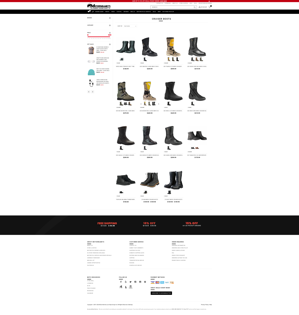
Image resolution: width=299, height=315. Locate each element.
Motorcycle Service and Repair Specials (99, 255)
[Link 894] (135, 282)
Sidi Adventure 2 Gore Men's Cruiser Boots (150, 111)
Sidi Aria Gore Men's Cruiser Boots (197, 111)
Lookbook (90, 283)
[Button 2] (195, 7)
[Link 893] (131, 282)
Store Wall (90, 280)
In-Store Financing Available (96, 252)
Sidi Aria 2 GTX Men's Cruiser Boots (173, 111)
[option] (98, 52)
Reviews (131, 262)
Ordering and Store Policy (180, 247)
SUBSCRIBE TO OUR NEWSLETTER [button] (161, 293)
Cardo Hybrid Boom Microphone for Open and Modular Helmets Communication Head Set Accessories (102, 81)
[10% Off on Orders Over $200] (149, 224)
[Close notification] (209, 1)
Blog (195, 3)
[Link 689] (91, 50)
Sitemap (130, 304)
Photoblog (90, 265)
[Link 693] (91, 72)
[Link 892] (126, 282)
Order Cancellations (178, 250)
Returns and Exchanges (136, 255)
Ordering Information (178, 245)
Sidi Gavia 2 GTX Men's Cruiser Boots (126, 155)
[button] (203, 7)
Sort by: (120, 26)
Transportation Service (136, 260)
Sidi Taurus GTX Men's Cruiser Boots (173, 66)
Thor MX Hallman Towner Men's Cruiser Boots (126, 199)
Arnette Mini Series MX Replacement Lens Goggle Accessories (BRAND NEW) (102, 59)
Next (134, 59)
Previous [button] (88, 91)
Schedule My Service (135, 265)
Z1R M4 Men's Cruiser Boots (149, 199)
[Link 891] (121, 282)
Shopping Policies (134, 250)
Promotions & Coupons (179, 260)
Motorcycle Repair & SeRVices (96, 250)
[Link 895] (140, 282)
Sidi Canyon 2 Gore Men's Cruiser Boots (150, 66)
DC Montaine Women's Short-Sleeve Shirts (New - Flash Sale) (102, 48)
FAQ (173, 252)
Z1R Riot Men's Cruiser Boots (173, 199)
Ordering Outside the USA (179, 257)
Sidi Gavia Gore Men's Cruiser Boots (173, 155)
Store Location (183, 3)
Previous (117, 59)
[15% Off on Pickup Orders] (192, 224)
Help (191, 3)
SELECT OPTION (130, 72)
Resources (90, 290)
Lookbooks (168, 3)
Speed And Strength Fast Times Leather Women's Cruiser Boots (126, 66)
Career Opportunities (93, 262)
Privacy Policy (205, 304)
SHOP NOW (163, 1)
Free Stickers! (91, 288)
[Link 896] (145, 282)
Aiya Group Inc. (113, 304)
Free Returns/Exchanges (205, 3)
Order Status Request (178, 255)
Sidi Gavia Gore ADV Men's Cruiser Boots (197, 66)
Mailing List (90, 260)
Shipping (131, 257)
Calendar (90, 293)
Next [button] (92, 91)
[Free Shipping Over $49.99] (107, 224)
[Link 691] (91, 61)
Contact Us (159, 3)
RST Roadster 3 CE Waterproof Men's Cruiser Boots (197, 155)
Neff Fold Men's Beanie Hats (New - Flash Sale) (102, 69)
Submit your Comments (136, 247)
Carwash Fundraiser (93, 257)
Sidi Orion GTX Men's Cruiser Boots (150, 155)
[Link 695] (91, 83)
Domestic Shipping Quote (136, 252)
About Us (175, 3)
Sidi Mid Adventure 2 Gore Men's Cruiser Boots (126, 111)
